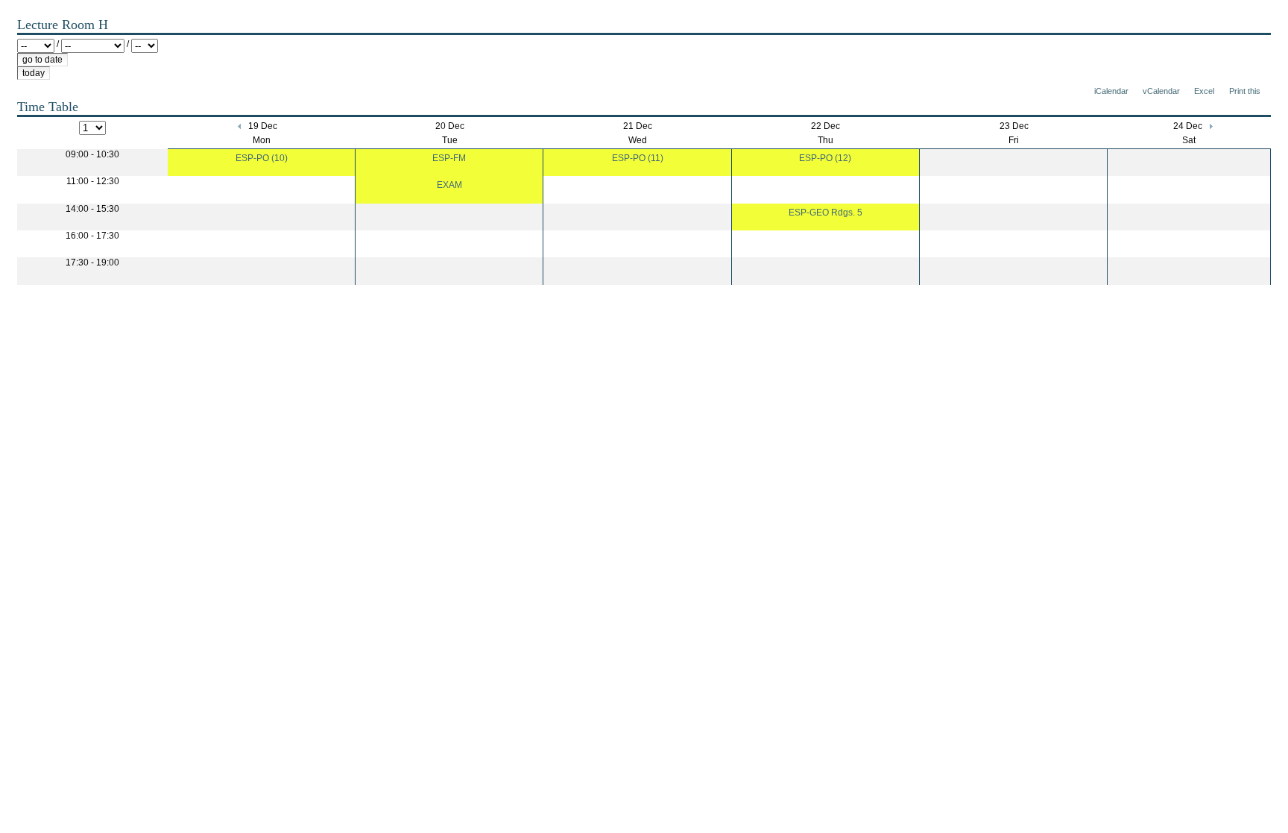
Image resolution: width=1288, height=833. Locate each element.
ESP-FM (449, 158)
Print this (1244, 91)
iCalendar (1111, 91)
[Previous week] (240, 126)
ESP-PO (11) (637, 158)
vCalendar (1161, 91)
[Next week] (1210, 126)
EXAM (449, 185)
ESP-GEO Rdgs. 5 (825, 212)
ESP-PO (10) (262, 158)
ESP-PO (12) (825, 158)
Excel (1204, 91)
